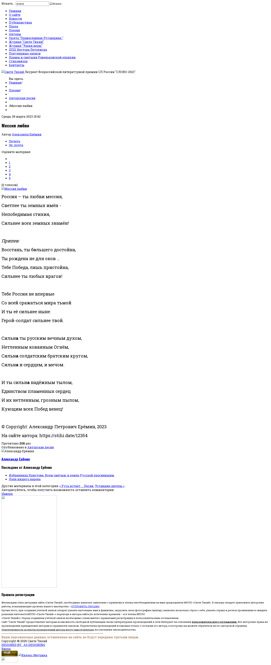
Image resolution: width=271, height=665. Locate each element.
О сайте (14, 15)
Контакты (16, 65)
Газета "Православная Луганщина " (36, 38)
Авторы (15, 34)
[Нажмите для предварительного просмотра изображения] (14, 189)
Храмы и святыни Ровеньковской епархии (42, 57)
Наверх (7, 494)
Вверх (6, 649)
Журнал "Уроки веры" (25, 46)
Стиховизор (18, 61)
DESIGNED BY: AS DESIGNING (23, 645)
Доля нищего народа (25, 479)
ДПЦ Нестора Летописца (28, 49)
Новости (15, 18)
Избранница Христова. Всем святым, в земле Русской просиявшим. (62, 475)
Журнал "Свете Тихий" (26, 42)
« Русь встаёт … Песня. (77, 486)
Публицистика (20, 22)
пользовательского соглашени (213, 622)
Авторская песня (22, 98)
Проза (13, 26)
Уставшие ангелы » (109, 486)
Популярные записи (25, 53)
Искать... (8, 3)
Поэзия (14, 30)
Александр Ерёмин (26, 134)
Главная (15, 11)
